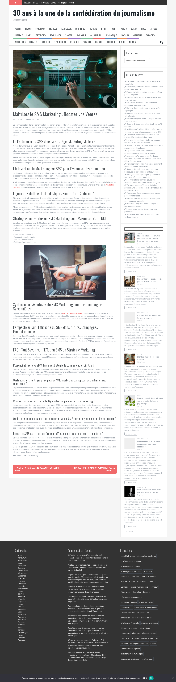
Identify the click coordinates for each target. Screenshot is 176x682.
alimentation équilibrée (146, 556)
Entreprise (80, 28)
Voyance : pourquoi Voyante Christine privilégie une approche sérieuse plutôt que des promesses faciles (143, 187)
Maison (28, 28)
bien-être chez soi (149, 577)
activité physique (128, 556)
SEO (157, 638)
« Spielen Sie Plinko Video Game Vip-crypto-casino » (149, 316)
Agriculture (95, 35)
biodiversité (141, 582)
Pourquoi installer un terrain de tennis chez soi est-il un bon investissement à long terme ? (148, 238)
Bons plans (40, 28)
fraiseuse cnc (126, 607)
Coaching (125, 35)
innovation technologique (142, 618)
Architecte (148, 571)
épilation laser (147, 659)
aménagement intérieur (130, 566)
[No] (172, 678)
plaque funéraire (149, 633)
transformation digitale (130, 649)
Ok (151, 678)
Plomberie (69, 35)
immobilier (125, 618)
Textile (122, 42)
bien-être (135, 577)
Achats (124, 28)
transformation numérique (132, 654)
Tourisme (93, 28)
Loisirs (134, 28)
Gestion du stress (128, 613)
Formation (150, 35)
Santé (114, 28)
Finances (33, 42)
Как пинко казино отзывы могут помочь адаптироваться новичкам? (149, 444)
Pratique (53, 28)
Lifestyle (19, 35)
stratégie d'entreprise (139, 644)
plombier (135, 638)
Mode (143, 28)
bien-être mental (128, 582)
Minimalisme (145, 628)
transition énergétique (130, 659)
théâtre (153, 644)
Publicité (111, 42)
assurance (125, 577)
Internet (104, 28)
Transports (55, 35)
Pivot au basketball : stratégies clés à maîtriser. (86, 565)
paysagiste (125, 633)
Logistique (45, 42)
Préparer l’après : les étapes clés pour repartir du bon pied (149, 280)
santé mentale (147, 638)
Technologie (66, 28)
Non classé (142, 313)
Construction (60, 42)
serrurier (124, 644)
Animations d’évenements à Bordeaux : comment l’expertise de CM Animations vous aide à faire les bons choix (142, 158)
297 (130, 532)
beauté (29, 35)
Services (153, 28)
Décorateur (125, 592)
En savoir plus (131, 271)
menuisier (133, 628)
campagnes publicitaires (72, 313)
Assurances (20, 42)
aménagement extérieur (131, 561)
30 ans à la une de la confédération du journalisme (84, 13)
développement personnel (131, 597)
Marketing (137, 35)
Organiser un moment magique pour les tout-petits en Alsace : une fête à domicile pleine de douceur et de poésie (88, 579)
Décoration (41, 35)
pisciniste (136, 633)
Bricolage (153, 582)
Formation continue (129, 602)
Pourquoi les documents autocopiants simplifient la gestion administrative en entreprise (88, 620)
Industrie (133, 42)
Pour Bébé (86, 42)
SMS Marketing (32, 456)
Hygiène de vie (143, 613)
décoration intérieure (141, 592)
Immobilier (81, 35)
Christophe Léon (33, 120)
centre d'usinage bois (139, 587)
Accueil (18, 28)
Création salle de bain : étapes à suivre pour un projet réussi (49, 2)
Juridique (99, 42)
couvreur (154, 587)
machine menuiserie (149, 623)
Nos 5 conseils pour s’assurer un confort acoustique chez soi (149, 491)
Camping (124, 587)
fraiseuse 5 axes (146, 602)
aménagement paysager (131, 571)
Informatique (111, 35)
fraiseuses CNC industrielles (145, 607)
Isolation (74, 42)
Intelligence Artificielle (130, 623)
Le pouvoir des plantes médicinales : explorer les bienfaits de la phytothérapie (150, 401)
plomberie (125, 638)
